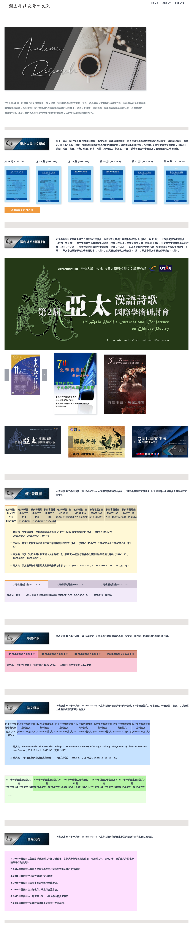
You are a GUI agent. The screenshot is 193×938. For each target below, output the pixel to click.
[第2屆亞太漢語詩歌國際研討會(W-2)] (96, 259)
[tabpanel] (71, 548)
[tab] (11, 514)
